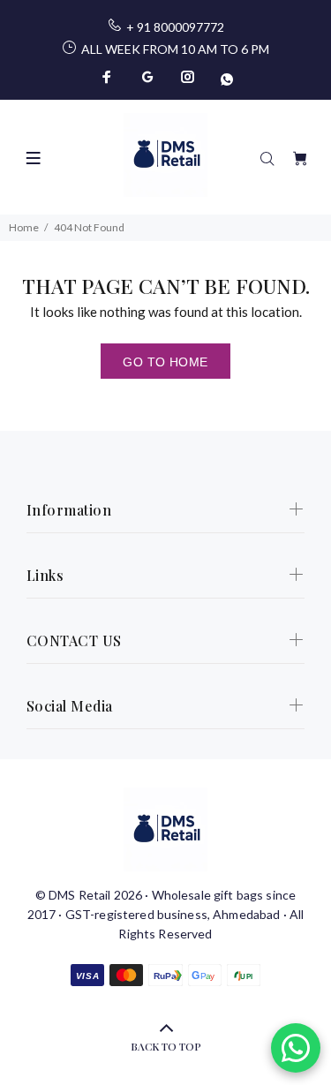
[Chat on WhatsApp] (295, 1048)
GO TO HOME (165, 362)
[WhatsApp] (225, 77)
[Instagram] (188, 76)
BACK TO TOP (166, 1046)
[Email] (147, 76)
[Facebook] (108, 76)
